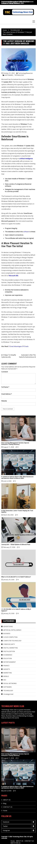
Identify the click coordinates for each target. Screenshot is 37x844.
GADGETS (6, 669)
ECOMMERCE (7, 655)
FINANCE (6, 666)
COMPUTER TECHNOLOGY (12, 641)
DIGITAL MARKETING (10, 648)
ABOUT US (6, 800)
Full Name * (5, 387)
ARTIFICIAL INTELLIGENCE (12, 630)
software (26, 232)
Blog (4, 803)
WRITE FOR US (15, 843)
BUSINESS (6, 634)
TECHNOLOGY (19, 75)
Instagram (6, 830)
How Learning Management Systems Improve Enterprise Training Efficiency (15, 443)
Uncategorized (8, 694)
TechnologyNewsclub (25, 73)
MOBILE (6, 676)
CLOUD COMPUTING (10, 637)
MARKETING (7, 673)
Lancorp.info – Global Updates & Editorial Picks (15, 544)
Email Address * (6, 394)
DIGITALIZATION (9, 651)
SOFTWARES (9, 75)
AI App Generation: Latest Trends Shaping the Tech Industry (17, 511)
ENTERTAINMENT (9, 662)
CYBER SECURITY (9, 644)
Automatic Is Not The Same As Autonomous (27, 356)
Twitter (5, 826)
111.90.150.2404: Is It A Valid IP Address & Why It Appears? (16, 610)
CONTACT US (7, 807)
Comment (4, 372)
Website (4, 401)
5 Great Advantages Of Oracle (18, 346)
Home (5, 811)
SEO (4, 680)
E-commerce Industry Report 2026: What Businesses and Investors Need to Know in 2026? (17, 2)
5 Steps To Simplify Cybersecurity (8, 356)
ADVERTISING (8, 626)
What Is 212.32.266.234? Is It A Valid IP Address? (16, 577)
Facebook (6, 822)
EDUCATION (7, 658)
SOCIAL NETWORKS (10, 683)
